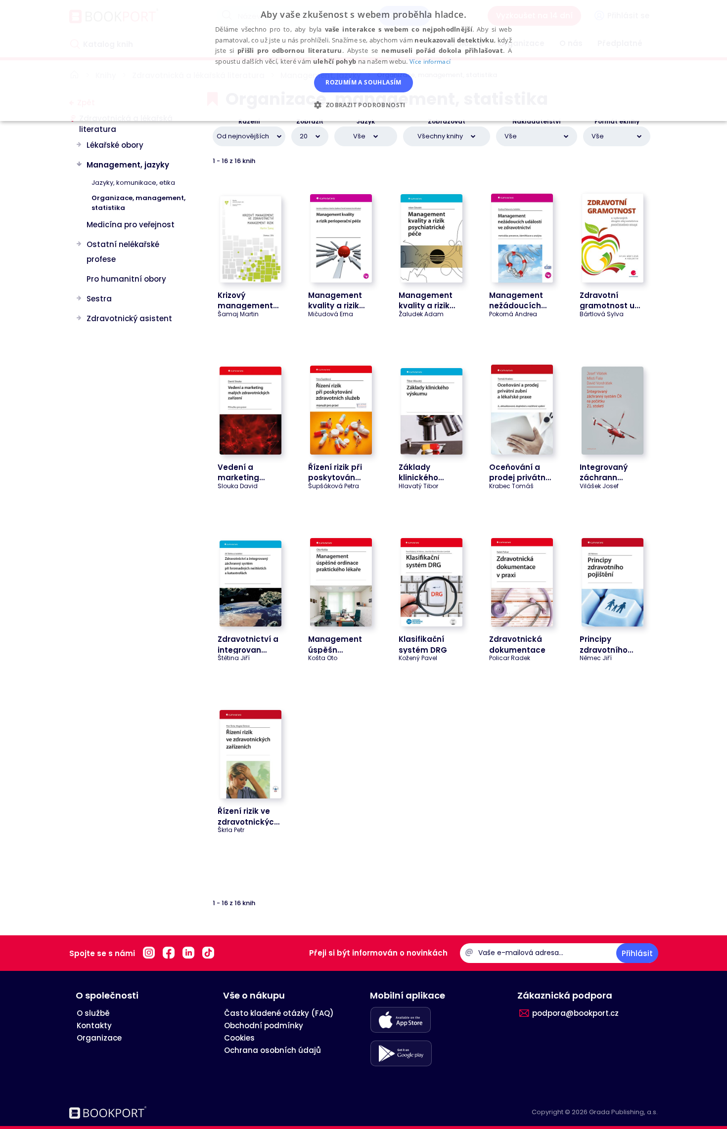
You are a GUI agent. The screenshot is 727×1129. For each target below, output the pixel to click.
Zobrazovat (446, 122)
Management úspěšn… (335, 644)
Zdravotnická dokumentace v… (517, 650)
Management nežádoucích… (517, 300)
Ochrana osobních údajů (272, 1050)
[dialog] (363, 60)
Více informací (430, 61)
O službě (93, 1013)
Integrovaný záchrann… (604, 472)
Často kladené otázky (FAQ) (279, 1013)
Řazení (249, 122)
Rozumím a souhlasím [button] (363, 82)
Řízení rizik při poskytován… (335, 472)
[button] (363, 104)
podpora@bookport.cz (575, 1013)
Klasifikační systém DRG (423, 644)
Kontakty (94, 1025)
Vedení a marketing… (241, 472)
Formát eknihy (616, 122)
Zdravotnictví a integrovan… (248, 644)
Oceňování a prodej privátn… (520, 472)
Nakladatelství (536, 122)
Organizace (99, 1038)
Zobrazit (309, 122)
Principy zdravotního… (606, 644)
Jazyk (366, 122)
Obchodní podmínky (263, 1025)
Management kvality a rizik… (336, 300)
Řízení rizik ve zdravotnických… (251, 816)
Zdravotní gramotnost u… (610, 300)
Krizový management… (248, 300)
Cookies (239, 1038)
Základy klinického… (421, 472)
